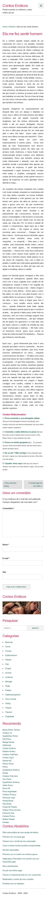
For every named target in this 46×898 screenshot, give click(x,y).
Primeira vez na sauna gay (14, 837)
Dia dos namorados (11, 850)
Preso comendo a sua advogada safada (22, 418)
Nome (6, 544)
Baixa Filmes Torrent (11, 730)
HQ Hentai (7, 804)
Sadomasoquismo (12, 695)
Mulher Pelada (9, 819)
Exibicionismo (11, 655)
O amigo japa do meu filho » (35, 484)
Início (5, 27)
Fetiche (12, 27)
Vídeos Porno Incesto (12, 810)
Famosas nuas (9, 798)
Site (4, 572)
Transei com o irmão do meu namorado (19, 841)
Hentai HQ (7, 761)
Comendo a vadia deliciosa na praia (20, 432)
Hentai (5, 773)
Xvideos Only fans (10, 776)
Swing (7, 703)
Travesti (8, 712)
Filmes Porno (8, 764)
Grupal (8, 668)
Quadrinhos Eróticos (11, 770)
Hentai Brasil (8, 801)
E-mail (6, 558)
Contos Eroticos (15, 5)
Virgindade (9, 716)
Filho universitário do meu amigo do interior (20, 832)
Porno (5, 767)
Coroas (8, 651)
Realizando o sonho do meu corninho (18, 879)
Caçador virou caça (13, 463)
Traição (8, 708)
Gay (7, 664)
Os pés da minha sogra (12, 870)
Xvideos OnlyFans (10, 754)
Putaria (8, 690)
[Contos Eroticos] (22, 613)
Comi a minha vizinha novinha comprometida (21, 845)
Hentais (6, 822)
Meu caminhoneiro (10, 866)
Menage (8, 681)
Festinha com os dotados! (13, 883)
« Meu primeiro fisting (10, 484)
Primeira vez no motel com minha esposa (20, 854)
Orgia (7, 686)
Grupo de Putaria (10, 807)
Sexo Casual (10, 699)
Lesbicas (9, 677)
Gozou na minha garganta (16, 442)
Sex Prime (7, 779)
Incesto (8, 673)
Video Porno (8, 785)
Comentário (8, 508)
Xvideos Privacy (9, 794)
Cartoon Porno (9, 816)
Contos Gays (8, 757)
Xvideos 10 (7, 733)
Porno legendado (10, 791)
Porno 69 (6, 788)
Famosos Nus (8, 813)
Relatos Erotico (9, 751)
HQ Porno (7, 739)
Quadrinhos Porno (10, 736)
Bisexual (8, 642)
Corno (7, 646)
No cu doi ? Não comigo (15, 453)
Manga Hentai (8, 742)
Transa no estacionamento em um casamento (22, 875)
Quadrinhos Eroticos (11, 782)
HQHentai (7, 745)
